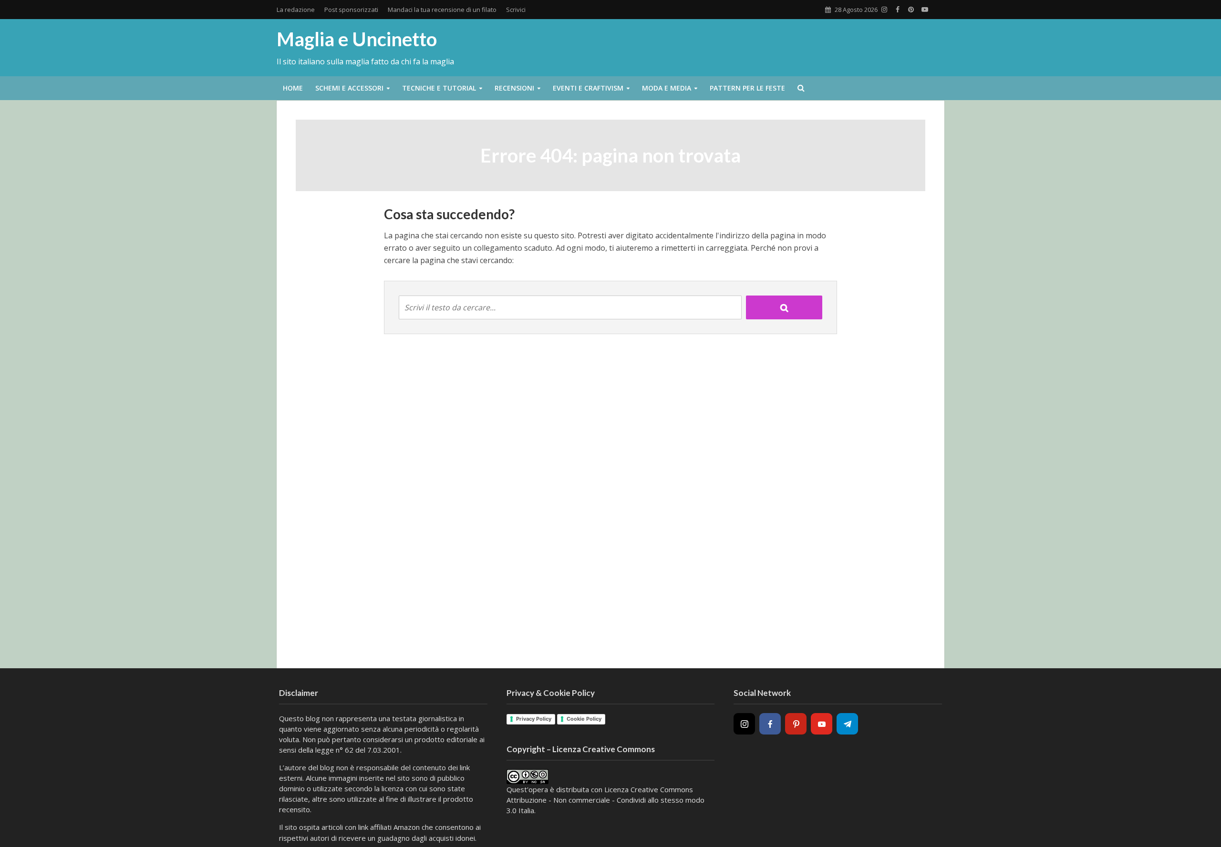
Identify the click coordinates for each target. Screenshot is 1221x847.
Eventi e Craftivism (588, 87)
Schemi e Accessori (349, 87)
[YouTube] (821, 724)
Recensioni (514, 87)
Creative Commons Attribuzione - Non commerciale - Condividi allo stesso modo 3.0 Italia (605, 800)
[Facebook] (770, 724)
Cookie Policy (584, 718)
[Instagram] (744, 724)
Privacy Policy (533, 718)
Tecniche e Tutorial (439, 87)
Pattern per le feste (747, 87)
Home (293, 87)
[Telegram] (847, 724)
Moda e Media (666, 87)
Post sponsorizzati (351, 9)
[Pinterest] (796, 724)
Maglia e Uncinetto (357, 39)
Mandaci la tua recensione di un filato (442, 9)
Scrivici (516, 9)
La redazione (296, 9)
